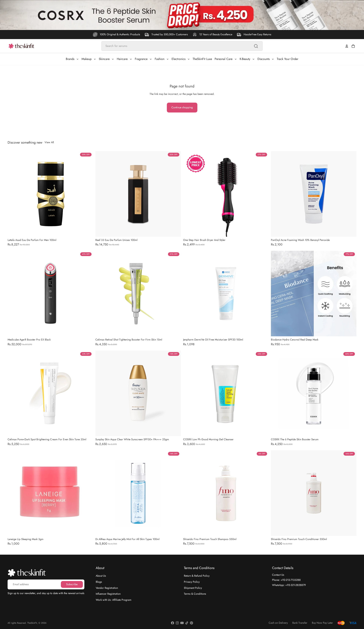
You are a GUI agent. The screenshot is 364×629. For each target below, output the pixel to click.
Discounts (263, 59)
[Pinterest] (191, 623)
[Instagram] (177, 623)
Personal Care (223, 59)
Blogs (99, 582)
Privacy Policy (192, 582)
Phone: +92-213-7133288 (286, 580)
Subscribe (72, 584)
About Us (101, 576)
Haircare (122, 59)
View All (49, 142)
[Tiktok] (187, 623)
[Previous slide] (101, 194)
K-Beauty (245, 59)
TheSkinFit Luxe (202, 59)
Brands (70, 59)
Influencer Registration (108, 594)
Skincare (104, 59)
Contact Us (278, 575)
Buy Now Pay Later (322, 623)
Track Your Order (287, 59)
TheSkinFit (32, 623)
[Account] (347, 46)
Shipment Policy (193, 588)
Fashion (159, 59)
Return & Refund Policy (196, 576)
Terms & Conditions (195, 594)
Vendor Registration (107, 588)
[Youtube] (182, 623)
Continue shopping (182, 107)
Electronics (178, 59)
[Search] (256, 46)
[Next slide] (175, 194)
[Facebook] (172, 623)
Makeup (87, 59)
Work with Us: (113, 599)
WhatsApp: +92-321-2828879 (289, 585)
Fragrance (141, 59)
